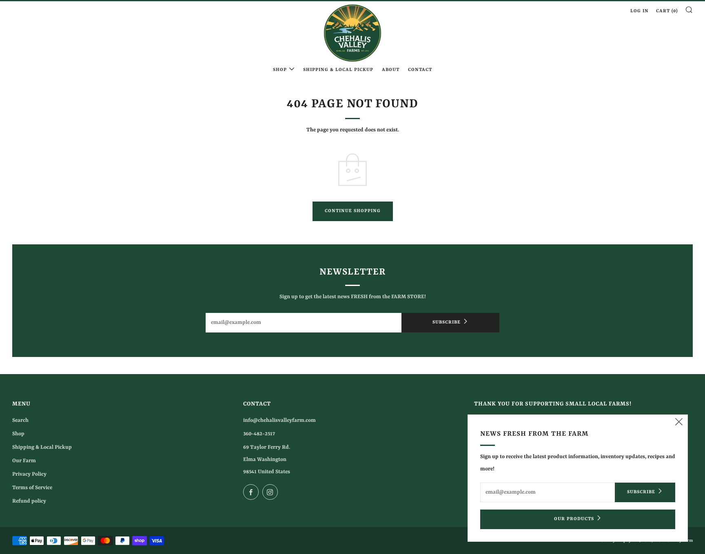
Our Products (574, 519)
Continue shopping (353, 211)
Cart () (667, 11)
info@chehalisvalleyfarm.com (279, 420)
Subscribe (446, 322)
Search (20, 420)
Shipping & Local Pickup (338, 70)
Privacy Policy (29, 474)
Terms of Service (32, 488)
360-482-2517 (259, 434)
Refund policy (29, 501)
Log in (639, 11)
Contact (420, 70)
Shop (280, 70)
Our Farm (24, 461)
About (390, 70)
